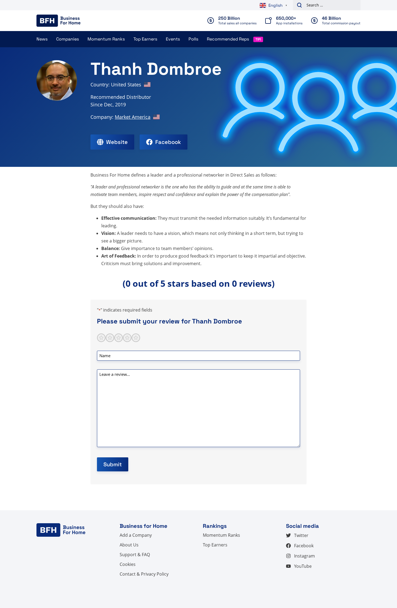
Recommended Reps (228, 39)
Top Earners (145, 39)
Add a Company (136, 535)
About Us (129, 545)
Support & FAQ (135, 555)
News (42, 39)
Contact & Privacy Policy (144, 574)
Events (173, 39)
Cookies (128, 564)
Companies (67, 39)
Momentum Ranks (106, 39)
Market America (132, 117)
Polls (193, 39)
